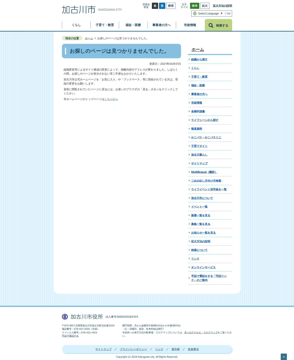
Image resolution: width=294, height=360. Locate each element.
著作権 (176, 349)
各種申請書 (198, 111)
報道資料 (196, 128)
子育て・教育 (199, 76)
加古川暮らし (199, 154)
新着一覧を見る (200, 215)
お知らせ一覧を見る (203, 232)
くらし (195, 68)
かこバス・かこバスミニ (206, 137)
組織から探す (199, 59)
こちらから (111, 99)
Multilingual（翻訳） (204, 172)
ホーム (89, 38)
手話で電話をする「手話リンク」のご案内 (209, 278)
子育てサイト (199, 146)
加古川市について (202, 198)
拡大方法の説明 (222, 5)
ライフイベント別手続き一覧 (209, 189)
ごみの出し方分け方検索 (206, 180)
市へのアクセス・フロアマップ (201, 332)
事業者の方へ (199, 94)
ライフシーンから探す (204, 120)
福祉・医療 (198, 85)
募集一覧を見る (200, 224)
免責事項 (193, 349)
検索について (199, 250)
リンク (195, 258)
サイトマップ (199, 163)
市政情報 (196, 102)
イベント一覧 (199, 206)
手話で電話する (70, 336)
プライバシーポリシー (133, 349)
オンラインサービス (203, 267)
